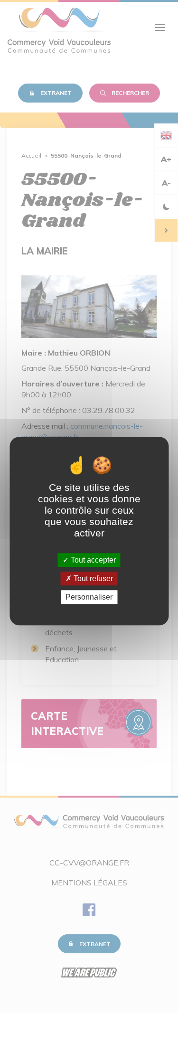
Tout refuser (92, 578)
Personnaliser (89, 597)
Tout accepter (92, 560)
